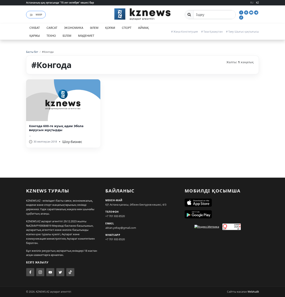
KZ (257, 2)
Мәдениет (86, 36)
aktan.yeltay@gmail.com (120, 228)
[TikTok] (241, 17)
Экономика (73, 28)
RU (251, 2)
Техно (51, 36)
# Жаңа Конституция (184, 31)
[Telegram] (256, 12)
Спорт (126, 28)
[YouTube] (251, 12)
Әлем (94, 28)
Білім (67, 36)
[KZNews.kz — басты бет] (142, 14)
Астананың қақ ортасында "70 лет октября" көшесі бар (60, 2)
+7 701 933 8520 (115, 216)
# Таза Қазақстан (212, 31)
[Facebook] (241, 12)
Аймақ (143, 28)
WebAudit (253, 291)
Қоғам (110, 28)
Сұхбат (34, 28)
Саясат (52, 28)
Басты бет (32, 52)
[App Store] (222, 202)
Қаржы (34, 36)
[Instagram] (246, 12)
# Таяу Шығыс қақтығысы (242, 31)
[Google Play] (222, 214)
